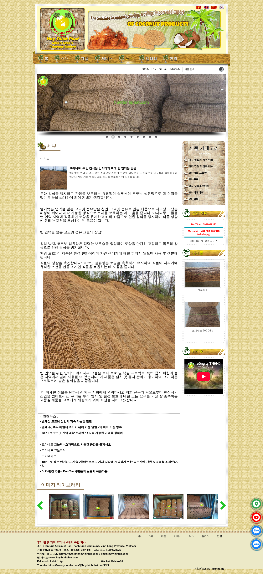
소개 (65, 58)
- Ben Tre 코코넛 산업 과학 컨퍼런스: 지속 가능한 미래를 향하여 (81, 432)
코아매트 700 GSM (203, 290)
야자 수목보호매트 (198, 185)
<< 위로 (44, 158)
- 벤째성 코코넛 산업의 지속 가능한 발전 (66, 421)
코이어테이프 (196, 192)
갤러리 (151, 58)
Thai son (219, 128)
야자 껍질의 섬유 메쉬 (200, 166)
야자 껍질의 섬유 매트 (200, 159)
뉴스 (129, 58)
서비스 (107, 58)
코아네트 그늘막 (197, 172)
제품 (85, 58)
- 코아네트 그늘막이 (53, 450)
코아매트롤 (203, 330)
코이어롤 (193, 198)
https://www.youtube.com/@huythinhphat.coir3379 (79, 565)
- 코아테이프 (48, 456)
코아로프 (193, 179)
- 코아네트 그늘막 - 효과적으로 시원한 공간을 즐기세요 (75, 444)
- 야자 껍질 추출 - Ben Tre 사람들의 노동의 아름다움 (74, 471)
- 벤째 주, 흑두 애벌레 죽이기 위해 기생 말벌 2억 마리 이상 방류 (81, 427)
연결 (173, 58)
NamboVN (218, 568)
